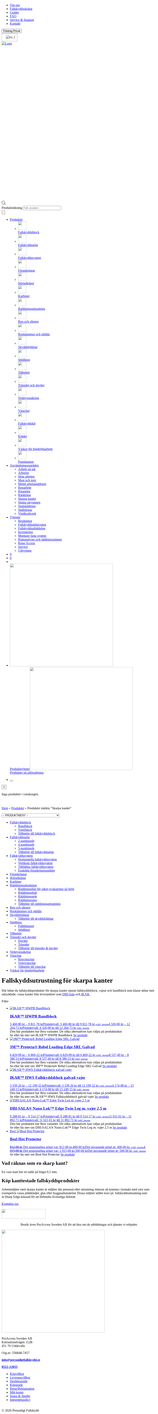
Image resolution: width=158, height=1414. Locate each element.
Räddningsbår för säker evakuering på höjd (46, 889)
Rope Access (26, 543)
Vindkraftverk (27, 513)
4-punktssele (26, 844)
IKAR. (85, 994)
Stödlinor (16, 922)
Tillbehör (16, 933)
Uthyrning (24, 550)
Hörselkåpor (18, 878)
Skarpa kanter (27, 498)
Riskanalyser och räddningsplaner (40, 539)
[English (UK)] (9, 37)
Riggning (24, 491)
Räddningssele (27, 896)
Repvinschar (26, 959)
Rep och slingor (20, 907)
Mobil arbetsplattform (32, 484)
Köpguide (16, 1385)
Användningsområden (24, 465)
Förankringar (18, 874)
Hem (5, 808)
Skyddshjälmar (19, 915)
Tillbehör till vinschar (32, 966)
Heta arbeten (26, 476)
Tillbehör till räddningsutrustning (39, 904)
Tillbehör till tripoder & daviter (38, 948)
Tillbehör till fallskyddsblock (36, 833)
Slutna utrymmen (29, 502)
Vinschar (15, 955)
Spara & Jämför (20, 1396)
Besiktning (25, 521)
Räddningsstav (27, 900)
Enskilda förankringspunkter (36, 870)
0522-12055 (9, 1367)
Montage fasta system (32, 535)
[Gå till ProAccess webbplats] (23, 1217)
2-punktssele (26, 841)
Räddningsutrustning (23, 885)
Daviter (23, 941)
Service (23, 547)
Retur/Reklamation (22, 1388)
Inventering (25, 532)
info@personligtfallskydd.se (21, 1360)
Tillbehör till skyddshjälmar (35, 918)
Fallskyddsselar (20, 837)
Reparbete (24, 487)
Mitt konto (16, 1392)
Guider (14, 12)
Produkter (16, 219)
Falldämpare (26, 926)
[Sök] (3, 212)
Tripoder (23, 944)
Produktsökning (12, 208)
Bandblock (25, 826)
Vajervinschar (27, 963)
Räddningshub (27, 892)
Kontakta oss (10, 1204)
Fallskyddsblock (20, 822)
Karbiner (15, 881)
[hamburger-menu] (11, 780)
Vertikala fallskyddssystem (35, 863)
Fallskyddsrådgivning (32, 524)
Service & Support (22, 20)
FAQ (13, 16)
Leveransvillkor (20, 1377)
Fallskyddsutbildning (31, 528)
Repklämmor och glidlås (26, 911)
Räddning (24, 495)
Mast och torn (27, 480)
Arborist (23, 473)
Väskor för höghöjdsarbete (27, 970)
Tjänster (15, 517)
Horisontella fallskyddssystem (37, 859)
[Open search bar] (4, 204)
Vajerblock (25, 829)
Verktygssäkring (20, 952)
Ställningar (25, 510)
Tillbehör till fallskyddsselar (36, 852)
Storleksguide (19, 1381)
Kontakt (15, 23)
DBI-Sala (68, 994)
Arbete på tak (27, 469)
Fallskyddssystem (21, 855)
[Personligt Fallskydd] (7, 43)
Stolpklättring (27, 506)
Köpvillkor (17, 1374)
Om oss (15, 5)
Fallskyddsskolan (21, 8)
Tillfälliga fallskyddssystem (35, 867)
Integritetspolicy (20, 1399)
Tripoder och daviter (23, 937)
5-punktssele (26, 848)
